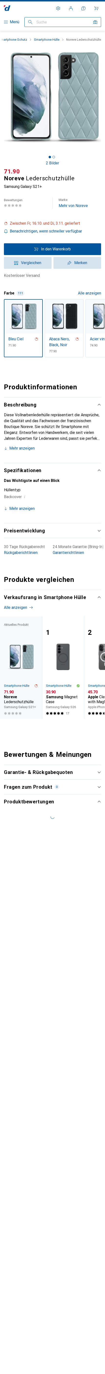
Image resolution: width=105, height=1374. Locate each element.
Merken (80, 262)
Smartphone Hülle (46, 39)
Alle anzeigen (89, 293)
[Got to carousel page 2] (53, 157)
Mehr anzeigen (22, 448)
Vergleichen (31, 262)
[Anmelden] (71, 8)
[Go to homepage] (7, 8)
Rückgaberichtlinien (21, 552)
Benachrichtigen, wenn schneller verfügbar (46, 231)
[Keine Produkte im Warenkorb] (96, 8)
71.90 (12, 171)
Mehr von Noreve (73, 203)
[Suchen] (30, 22)
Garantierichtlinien (68, 552)
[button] (52, 223)
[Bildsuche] (95, 22)
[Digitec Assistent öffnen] (83, 8)
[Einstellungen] (58, 8)
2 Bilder (52, 163)
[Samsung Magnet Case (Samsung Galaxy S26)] (63, 667)
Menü (14, 22)
